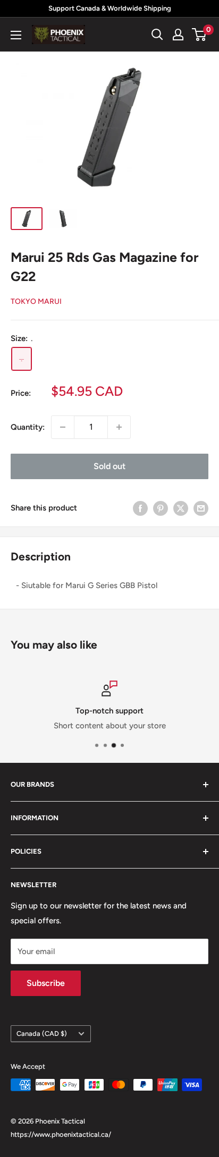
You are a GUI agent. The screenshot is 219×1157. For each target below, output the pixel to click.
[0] (199, 34)
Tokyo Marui (36, 301)
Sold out (109, 466)
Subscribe (46, 983)
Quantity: (28, 427)
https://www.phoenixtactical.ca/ (61, 1134)
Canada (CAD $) (41, 1033)
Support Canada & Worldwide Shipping (109, 8)
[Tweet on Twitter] (180, 508)
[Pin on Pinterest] (160, 508)
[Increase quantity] (119, 427)
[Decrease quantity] (63, 427)
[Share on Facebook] (140, 508)
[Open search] (157, 34)
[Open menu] (16, 35)
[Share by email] (200, 508)
